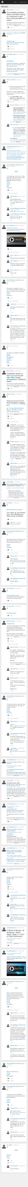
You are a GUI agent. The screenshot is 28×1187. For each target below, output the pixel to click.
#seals (24, 484)
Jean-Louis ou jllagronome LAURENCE (16, 33)
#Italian (10, 22)
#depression (22, 157)
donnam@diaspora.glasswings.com (15, 165)
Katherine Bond (14, 196)
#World (20, 812)
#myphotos (9, 187)
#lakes (18, 68)
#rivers (14, 68)
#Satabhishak (10, 63)
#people (21, 772)
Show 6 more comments (12, 892)
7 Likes (11, 638)
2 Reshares (11, 48)
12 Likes (11, 298)
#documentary (10, 771)
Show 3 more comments (12, 421)
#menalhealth (14, 159)
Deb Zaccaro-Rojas (19, 211)
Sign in (15, 2)
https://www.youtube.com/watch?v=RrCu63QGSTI (14, 766)
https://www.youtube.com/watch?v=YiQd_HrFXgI (14, 953)
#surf (8, 1156)
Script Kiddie (10, 482)
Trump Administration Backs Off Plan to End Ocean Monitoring (15, 410)
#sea (16, 42)
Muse (17, 581)
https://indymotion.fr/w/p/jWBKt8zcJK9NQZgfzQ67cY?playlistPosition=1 (19, 120)
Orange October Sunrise (12, 227)
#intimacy (18, 156)
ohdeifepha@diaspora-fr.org (13, 146)
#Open (16, 958)
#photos (9, 355)
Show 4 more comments (12, 644)
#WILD (13, 830)
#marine (13, 71)
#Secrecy (20, 784)
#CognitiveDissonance (15, 450)
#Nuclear (9, 784)
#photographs (10, 1076)
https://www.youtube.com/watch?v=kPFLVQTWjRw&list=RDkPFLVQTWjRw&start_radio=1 (16, 857)
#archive (16, 44)
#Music (8, 850)
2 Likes (11, 312)
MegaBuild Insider (19, 969)
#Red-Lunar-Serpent (16, 850)
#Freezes (14, 812)
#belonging (9, 157)
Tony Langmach (14, 1165)
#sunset (8, 882)
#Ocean (10, 68)
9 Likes (11, 549)
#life (16, 71)
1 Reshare (11, 101)
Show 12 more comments (13, 252)
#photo (22, 42)
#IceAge (8, 810)
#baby (18, 495)
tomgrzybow (13, 304)
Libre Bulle (9, 503)
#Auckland (10, 789)
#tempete (9, 1155)
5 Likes (11, 249)
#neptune (9, 595)
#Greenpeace (19, 792)
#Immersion (23, 859)
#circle (15, 66)
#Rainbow (9, 793)
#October (9, 230)
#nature (8, 182)
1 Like (11, 205)
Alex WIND (9, 1145)
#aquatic (9, 71)
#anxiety (9, 159)
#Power (13, 784)
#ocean (19, 42)
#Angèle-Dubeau (11, 859)
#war (17, 403)
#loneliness (13, 156)
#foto (8, 44)
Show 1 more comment (12, 193)
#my (8, 1004)
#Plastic (8, 958)
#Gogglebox (12, 379)
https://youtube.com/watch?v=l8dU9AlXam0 (13, 806)
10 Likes (11, 46)
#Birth (20, 851)
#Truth (18, 786)
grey (8, 346)
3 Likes (11, 27)
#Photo (8, 509)
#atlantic (13, 595)
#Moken (17, 772)
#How (16, 810)
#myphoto (9, 360)
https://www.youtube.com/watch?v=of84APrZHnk (14, 832)
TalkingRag (17, 240)
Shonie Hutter (13, 748)
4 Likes (11, 340)
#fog (8, 186)
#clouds (8, 1003)
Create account (23, 2)
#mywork (11, 44)
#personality (15, 157)
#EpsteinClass (13, 474)
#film (13, 377)
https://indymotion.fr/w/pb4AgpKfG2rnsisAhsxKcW (19, 112)
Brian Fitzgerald (10, 225)
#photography (10, 357)
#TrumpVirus (10, 403)
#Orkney (12, 829)
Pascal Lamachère (11, 79)
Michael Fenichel (11, 394)
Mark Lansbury (10, 9)
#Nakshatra (16, 63)
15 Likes (11, 519)
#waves (11, 613)
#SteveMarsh (10, 835)
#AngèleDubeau (10, 851)
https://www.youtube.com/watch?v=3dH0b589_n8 (14, 939)
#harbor (24, 788)
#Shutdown (9, 812)
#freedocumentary (17, 769)
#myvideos (17, 230)
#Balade (12, 509)
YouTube (22, 240)
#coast (8, 184)
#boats (8, 42)
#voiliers (12, 42)
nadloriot (12, 522)
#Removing (14, 957)
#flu (10, 484)
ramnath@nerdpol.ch (12, 54)
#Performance (11, 861)
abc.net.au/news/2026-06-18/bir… (17, 488)
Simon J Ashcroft (14, 255)
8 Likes (11, 1105)
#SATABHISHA (10, 61)
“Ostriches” (10, 623)
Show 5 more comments (12, 301)
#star (16, 70)
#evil (18, 402)
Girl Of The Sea (10, 588)
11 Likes (11, 190)
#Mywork (20, 509)
